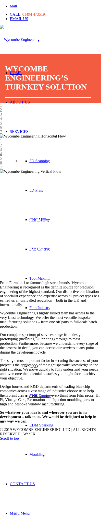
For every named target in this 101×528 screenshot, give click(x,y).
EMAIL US (19, 19)
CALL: (27, 14)
